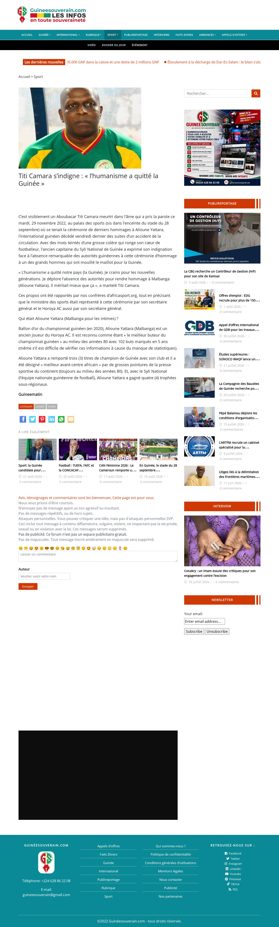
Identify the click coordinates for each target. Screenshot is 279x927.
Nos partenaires (170, 896)
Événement (140, 45)
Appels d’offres (233, 34)
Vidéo (92, 45)
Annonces (206, 34)
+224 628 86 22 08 (55, 880)
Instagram (235, 864)
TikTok (235, 884)
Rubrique (93, 34)
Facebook (235, 853)
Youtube (235, 874)
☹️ (41, 548)
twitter (235, 859)
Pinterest (235, 879)
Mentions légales (170, 871)
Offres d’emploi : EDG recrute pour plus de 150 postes (237, 300)
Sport (111, 34)
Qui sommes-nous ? (170, 846)
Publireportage (136, 34)
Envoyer (28, 586)
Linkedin (235, 869)
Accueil (27, 34)
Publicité (170, 888)
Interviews (162, 34)
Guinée (44, 34)
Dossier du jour (114, 45)
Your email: (193, 613)
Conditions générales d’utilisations (170, 863)
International (67, 34)
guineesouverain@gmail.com (46, 894)
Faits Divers (184, 34)
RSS (235, 889)
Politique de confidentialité (171, 854)
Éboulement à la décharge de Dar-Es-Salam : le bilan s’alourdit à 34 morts (212, 62)
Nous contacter (170, 879)
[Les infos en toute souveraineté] (51, 15)
